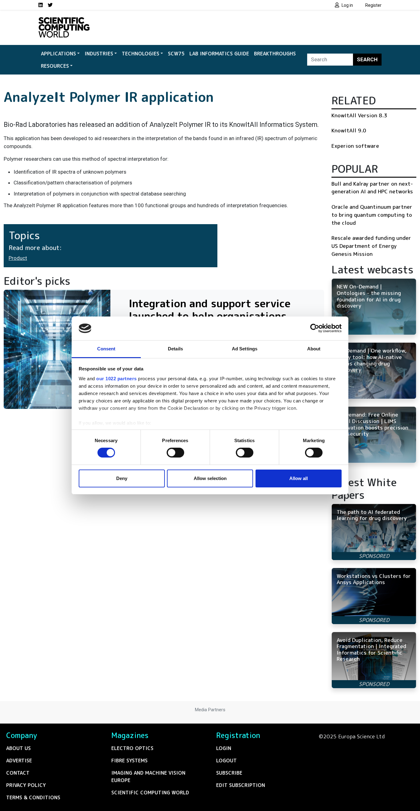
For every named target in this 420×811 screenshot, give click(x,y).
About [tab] (314, 348)
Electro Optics (132, 748)
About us (18, 748)
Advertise (19, 760)
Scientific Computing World (150, 792)
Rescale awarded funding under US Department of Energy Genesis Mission (371, 245)
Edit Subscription (240, 785)
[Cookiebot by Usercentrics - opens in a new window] (315, 328)
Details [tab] (175, 348)
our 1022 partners (116, 378)
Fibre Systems (129, 760)
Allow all (298, 478)
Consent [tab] (106, 348)
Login (223, 748)
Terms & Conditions (33, 797)
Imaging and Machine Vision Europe (148, 776)
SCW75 (176, 53)
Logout (226, 760)
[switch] (175, 453)
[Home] (63, 21)
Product (18, 258)
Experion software (355, 145)
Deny (121, 478)
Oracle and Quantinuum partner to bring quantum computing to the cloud (371, 214)
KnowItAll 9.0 (348, 130)
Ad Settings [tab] (244, 348)
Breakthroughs (275, 53)
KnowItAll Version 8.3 (359, 115)
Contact (18, 772)
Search (367, 59)
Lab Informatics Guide (219, 53)
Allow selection (210, 478)
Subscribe (229, 772)
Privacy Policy (26, 785)
